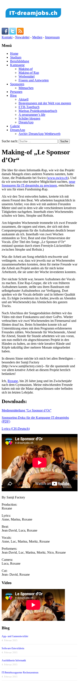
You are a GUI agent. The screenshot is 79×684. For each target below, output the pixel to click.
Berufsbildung (19, 61)
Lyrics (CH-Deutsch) (16, 428)
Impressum (52, 37)
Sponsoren (17, 84)
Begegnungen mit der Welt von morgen (45, 103)
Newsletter (22, 37)
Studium (15, 57)
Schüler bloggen (29, 118)
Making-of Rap (29, 72)
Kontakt (7, 37)
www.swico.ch (58, 178)
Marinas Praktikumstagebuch (38, 111)
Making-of (26, 69)
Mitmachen (26, 88)
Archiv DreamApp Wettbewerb (39, 133)
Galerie (15, 126)
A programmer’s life (32, 114)
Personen (16, 92)
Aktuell (23, 99)
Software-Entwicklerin (13, 648)
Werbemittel (27, 76)
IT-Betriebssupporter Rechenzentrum (20, 672)
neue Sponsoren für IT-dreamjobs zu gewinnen (38, 183)
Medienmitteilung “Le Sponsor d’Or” (26, 410)
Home (14, 53)
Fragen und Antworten (34, 80)
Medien (37, 37)
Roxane (13, 381)
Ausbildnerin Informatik (14, 660)
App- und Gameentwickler (15, 636)
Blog (13, 95)
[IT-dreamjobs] (33, 19)
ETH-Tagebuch (29, 107)
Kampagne (17, 65)
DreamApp (26, 122)
